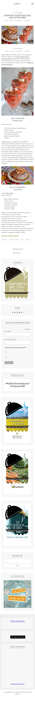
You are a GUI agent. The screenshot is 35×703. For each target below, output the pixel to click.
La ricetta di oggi (17, 12)
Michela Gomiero (18, 120)
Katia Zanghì (9, 193)
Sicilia (27, 239)
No (6, 358)
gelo (22, 239)
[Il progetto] (17, 282)
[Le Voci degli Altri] (17, 594)
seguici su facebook (17, 621)
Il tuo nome (7, 331)
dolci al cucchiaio (13, 239)
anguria (4, 239)
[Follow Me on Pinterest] (17, 684)
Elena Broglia (18, 189)
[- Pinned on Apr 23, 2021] (7, 653)
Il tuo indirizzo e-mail (10, 339)
